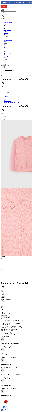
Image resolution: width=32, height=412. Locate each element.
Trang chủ (6, 96)
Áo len (5, 99)
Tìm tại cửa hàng (5, 317)
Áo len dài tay (7, 101)
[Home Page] (4, 7)
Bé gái (5, 98)
